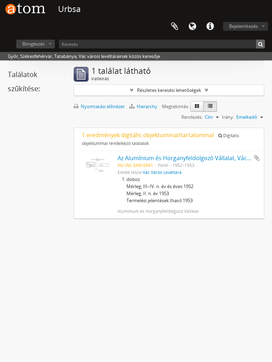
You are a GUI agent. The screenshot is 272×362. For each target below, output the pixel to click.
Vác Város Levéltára (162, 172)
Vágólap (174, 26)
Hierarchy (147, 106)
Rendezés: (192, 117)
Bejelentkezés (243, 26)
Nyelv (192, 26)
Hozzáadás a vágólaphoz (256, 158)
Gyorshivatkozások (210, 26)
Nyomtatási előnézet (102, 106)
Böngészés (33, 44)
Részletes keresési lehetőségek (169, 90)
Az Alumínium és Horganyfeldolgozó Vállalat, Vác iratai (190, 158)
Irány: (228, 117)
